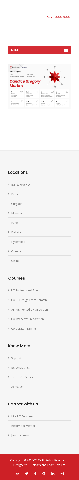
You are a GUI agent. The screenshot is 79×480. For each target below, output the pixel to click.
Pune (14, 223)
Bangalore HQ (20, 184)
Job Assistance (20, 368)
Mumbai (16, 213)
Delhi (14, 194)
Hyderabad (18, 242)
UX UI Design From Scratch (29, 300)
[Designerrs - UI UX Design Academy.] (36, 25)
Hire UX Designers (23, 416)
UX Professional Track (25, 290)
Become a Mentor (23, 426)
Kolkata (16, 232)
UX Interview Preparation (27, 319)
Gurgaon (16, 204)
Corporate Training (23, 328)
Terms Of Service (22, 377)
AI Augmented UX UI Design (29, 309)
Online (15, 261)
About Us (17, 387)
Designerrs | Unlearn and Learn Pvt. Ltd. (39, 465)
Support (16, 358)
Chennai (16, 251)
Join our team (20, 435)
